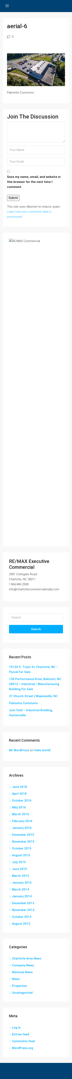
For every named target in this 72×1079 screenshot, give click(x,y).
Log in (16, 1027)
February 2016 (22, 821)
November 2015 (23, 841)
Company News (23, 965)
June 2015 (19, 869)
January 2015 (22, 882)
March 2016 (20, 814)
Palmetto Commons (23, 703)
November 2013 (23, 910)
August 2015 (21, 855)
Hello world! (42, 750)
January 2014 (22, 896)
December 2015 (23, 835)
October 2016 (21, 800)
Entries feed (20, 1034)
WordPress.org (22, 1048)
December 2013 (23, 903)
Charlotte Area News (26, 958)
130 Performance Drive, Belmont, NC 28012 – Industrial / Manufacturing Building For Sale (35, 684)
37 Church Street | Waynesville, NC (33, 696)
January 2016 (22, 828)
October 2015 (21, 848)
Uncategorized (22, 992)
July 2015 (19, 862)
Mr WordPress (19, 750)
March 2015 (20, 876)
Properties (19, 986)
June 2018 (19, 787)
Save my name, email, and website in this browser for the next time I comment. (34, 182)
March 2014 (20, 889)
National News (22, 972)
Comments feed (23, 1041)
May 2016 (19, 807)
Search (36, 629)
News (16, 979)
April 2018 (19, 794)
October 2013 (21, 917)
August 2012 (21, 923)
